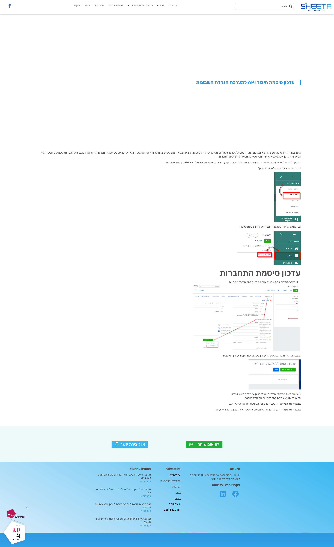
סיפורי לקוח (99, 5)
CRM (162, 5)
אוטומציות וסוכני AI (115, 5)
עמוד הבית (173, 5)
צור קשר (77, 5)
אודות (87, 5)
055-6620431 (172, 509)
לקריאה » (145, 481)
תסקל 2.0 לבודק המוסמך (142, 5)
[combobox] (264, 6)
